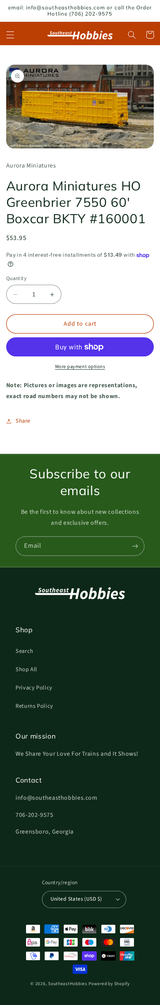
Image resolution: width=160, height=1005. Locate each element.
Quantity (16, 278)
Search (24, 651)
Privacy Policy (34, 688)
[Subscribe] (135, 545)
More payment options (80, 366)
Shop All (26, 669)
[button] (10, 35)
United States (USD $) (76, 899)
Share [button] (23, 421)
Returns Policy (34, 706)
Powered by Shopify (109, 983)
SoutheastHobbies (67, 983)
